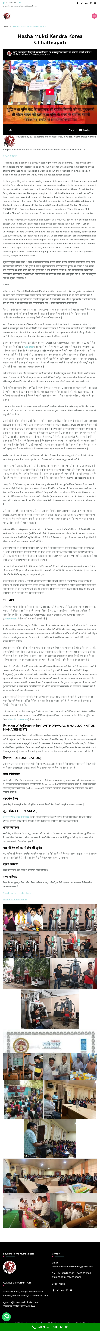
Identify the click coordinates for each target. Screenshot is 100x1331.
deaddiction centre (18, 719)
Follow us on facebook (15, 899)
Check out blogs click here (17, 893)
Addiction (29, 346)
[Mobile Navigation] (94, 16)
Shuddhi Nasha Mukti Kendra (34, 1323)
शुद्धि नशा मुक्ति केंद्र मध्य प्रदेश (16, 816)
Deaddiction (10, 618)
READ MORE (10, 156)
